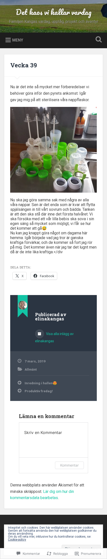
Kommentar (69, 465)
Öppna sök (98, 40)
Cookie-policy (17, 539)
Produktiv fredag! (39, 391)
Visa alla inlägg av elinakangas (54, 337)
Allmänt (31, 369)
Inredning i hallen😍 (41, 383)
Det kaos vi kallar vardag (54, 12)
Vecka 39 (23, 65)
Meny (17, 40)
